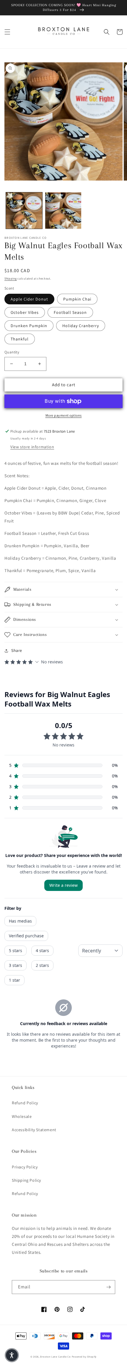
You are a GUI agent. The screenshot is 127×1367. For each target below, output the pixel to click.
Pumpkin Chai (77, 299)
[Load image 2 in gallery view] (63, 210)
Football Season (70, 312)
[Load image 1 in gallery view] (24, 210)
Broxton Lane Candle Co (55, 1356)
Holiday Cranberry (80, 325)
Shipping (10, 278)
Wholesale (22, 1116)
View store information (32, 446)
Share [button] (16, 650)
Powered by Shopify (84, 1356)
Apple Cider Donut (29, 299)
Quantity (11, 352)
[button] (7, 31)
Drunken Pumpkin (29, 325)
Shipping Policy (26, 1180)
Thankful (20, 339)
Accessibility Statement (34, 1129)
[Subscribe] (108, 1287)
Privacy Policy (25, 1167)
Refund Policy (25, 1102)
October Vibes (25, 312)
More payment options (63, 415)
